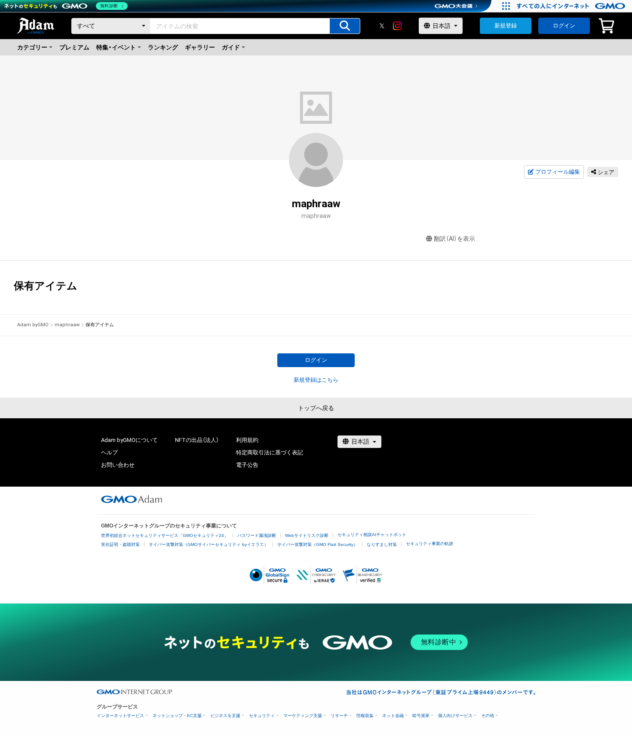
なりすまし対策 (382, 544)
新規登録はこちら (316, 380)
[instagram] (397, 25)
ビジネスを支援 (225, 715)
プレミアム (74, 47)
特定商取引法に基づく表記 (269, 452)
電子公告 (247, 465)
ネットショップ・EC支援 (177, 715)
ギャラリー (200, 47)
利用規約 (247, 440)
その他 (487, 715)
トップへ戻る (316, 408)
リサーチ (339, 715)
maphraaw (67, 325)
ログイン (564, 25)
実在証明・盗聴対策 (120, 544)
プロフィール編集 (557, 172)
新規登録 (505, 25)
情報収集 (365, 715)
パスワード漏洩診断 (256, 535)
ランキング (163, 47)
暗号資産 (421, 715)
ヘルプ (109, 452)
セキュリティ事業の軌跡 (429, 543)
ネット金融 (393, 715)
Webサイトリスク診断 (306, 535)
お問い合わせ (118, 465)
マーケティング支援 (302, 715)
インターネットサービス (120, 715)
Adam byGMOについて (129, 440)
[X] (381, 25)
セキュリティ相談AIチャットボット (371, 534)
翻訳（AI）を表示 (454, 238)
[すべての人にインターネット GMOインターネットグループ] (572, 6)
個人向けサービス (455, 715)
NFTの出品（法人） (197, 440)
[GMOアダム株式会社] (131, 499)
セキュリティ (262, 715)
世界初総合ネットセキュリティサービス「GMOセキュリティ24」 (164, 535)
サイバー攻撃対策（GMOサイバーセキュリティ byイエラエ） (208, 544)
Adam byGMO (33, 325)
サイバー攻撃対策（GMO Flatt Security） (317, 544)
